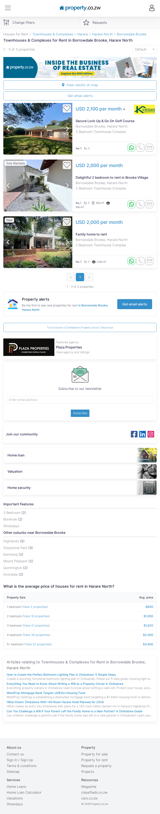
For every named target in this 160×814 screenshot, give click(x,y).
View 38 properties (36, 635)
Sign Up (27, 760)
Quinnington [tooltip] (13, 568)
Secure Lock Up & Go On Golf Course (105, 121)
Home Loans (16, 786)
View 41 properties (36, 625)
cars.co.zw (89, 798)
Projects (87, 771)
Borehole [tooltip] (10, 519)
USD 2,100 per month (99, 109)
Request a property (96, 766)
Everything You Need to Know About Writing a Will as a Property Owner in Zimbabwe (65, 683)
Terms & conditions (21, 766)
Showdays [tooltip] (11, 526)
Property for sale (94, 754)
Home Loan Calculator (24, 792)
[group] (80, 67)
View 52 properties (38, 644)
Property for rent (94, 760)
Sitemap (13, 771)
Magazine (88, 786)
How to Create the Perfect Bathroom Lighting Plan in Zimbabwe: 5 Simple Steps (61, 674)
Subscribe (80, 413)
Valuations (15, 798)
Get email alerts (80, 96)
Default (140, 49)
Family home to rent (91, 234)
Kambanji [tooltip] (11, 554)
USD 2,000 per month (99, 165)
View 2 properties (35, 606)
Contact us (15, 754)
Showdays (15, 804)
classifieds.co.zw (94, 792)
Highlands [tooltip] (11, 541)
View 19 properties (36, 616)
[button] (8, 129)
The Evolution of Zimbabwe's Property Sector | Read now (80, 327)
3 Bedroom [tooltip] (12, 512)
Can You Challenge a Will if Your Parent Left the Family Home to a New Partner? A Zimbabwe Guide (74, 711)
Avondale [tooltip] (11, 574)
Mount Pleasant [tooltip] (16, 561)
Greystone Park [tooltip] (15, 548)
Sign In (12, 760)
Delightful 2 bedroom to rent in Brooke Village (112, 177)
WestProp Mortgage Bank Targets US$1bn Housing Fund (46, 693)
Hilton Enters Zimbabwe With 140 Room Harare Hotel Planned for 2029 (55, 702)
